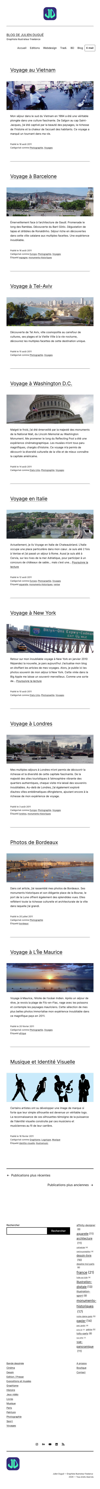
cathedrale (82, 1247)
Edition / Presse (15, 1376)
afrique (22, 1033)
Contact (81, 1372)
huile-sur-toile (83, 1277)
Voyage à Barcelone (33, 176)
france (85, 1272)
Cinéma (11, 1367)
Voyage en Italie (28, 499)
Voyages (48, 147)
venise (57, 584)
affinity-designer (86, 1227)
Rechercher (13, 1225)
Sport (10, 1421)
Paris (9, 1407)
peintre (90, 1329)
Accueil (21, 48)
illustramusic (42, 1143)
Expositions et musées (19, 1381)
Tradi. (63, 48)
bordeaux (24, 923)
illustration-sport (83, 1293)
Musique (56, 1139)
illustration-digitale (84, 1284)
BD (72, 48)
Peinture (11, 1412)
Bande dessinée (15, 1363)
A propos (82, 1363)
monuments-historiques (40, 257)
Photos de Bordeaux (34, 842)
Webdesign (50, 48)
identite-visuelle (27, 1143)
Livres (10, 1399)
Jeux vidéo (12, 1394)
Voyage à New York (33, 613)
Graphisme (35, 1139)
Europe (33, 254)
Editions (35, 48)
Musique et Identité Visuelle (42, 1062)
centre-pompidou (85, 1251)
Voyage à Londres (31, 724)
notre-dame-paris (86, 1316)
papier (84, 1321)
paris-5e (81, 1330)
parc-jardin (82, 1326)
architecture (84, 1241)
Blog (80, 48)
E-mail (89, 48)
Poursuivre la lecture (29, 681)
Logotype (46, 1139)
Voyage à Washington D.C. (41, 383)
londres (22, 813)
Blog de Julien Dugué (25, 35)
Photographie (36, 147)
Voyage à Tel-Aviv (31, 286)
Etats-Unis (35, 470)
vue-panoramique (85, 1346)
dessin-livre (84, 1257)
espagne (23, 257)
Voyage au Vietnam (32, 70)
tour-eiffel (81, 1338)
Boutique (81, 1367)
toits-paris (84, 1333)
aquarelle (23, 584)
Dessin (10, 1372)
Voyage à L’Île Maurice (36, 952)
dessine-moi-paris (85, 1266)
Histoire (11, 1390)
